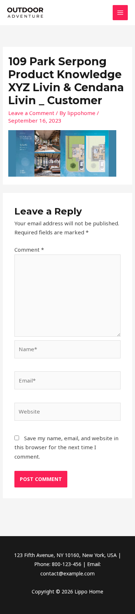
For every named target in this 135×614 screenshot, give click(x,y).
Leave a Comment (31, 112)
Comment (29, 249)
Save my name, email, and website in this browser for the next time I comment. (66, 447)
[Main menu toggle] (120, 13)
